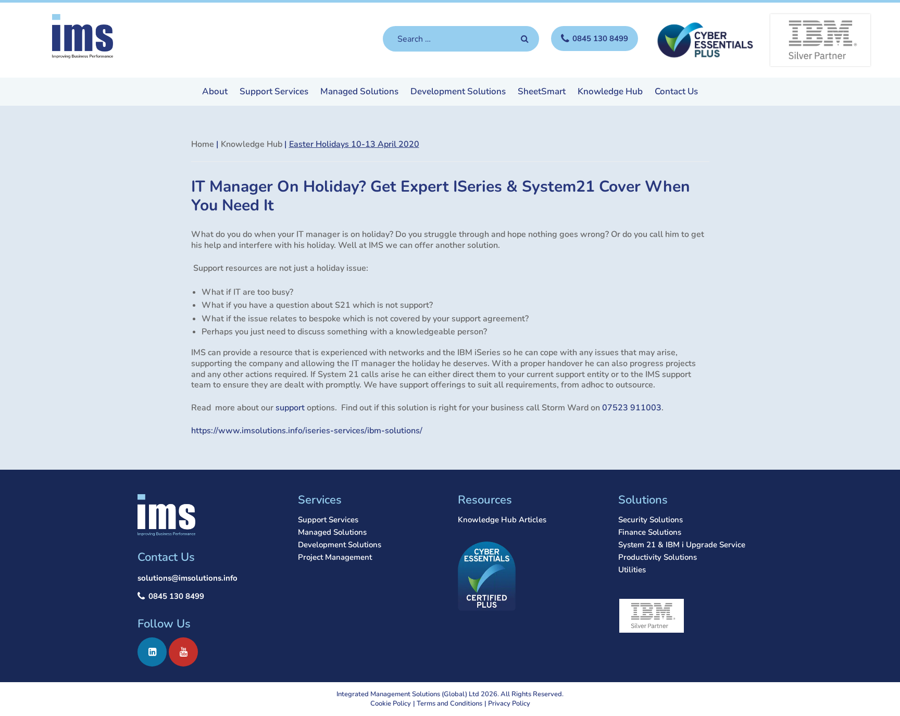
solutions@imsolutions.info (188, 578)
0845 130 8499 (176, 596)
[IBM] (820, 40)
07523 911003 (631, 407)
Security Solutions (650, 519)
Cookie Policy (390, 703)
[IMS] (82, 36)
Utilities (632, 569)
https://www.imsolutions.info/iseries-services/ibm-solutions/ (306, 430)
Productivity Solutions (657, 557)
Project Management (335, 557)
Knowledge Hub (610, 92)
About (215, 92)
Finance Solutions (649, 532)
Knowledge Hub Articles (502, 519)
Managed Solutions (359, 92)
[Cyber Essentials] (704, 39)
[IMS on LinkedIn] (152, 652)
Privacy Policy (509, 703)
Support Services (274, 92)
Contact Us (676, 92)
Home (202, 144)
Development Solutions (458, 92)
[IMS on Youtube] (183, 652)
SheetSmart (542, 92)
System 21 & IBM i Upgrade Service (681, 544)
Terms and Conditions (449, 703)
